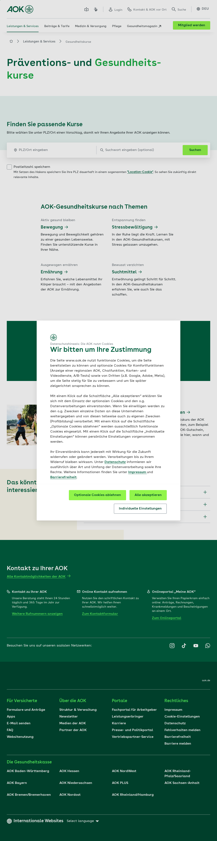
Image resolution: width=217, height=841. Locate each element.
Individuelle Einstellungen (140, 508)
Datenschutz (115, 462)
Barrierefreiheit (63, 477)
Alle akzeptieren (148, 495)
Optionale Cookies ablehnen (97, 495)
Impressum (137, 472)
